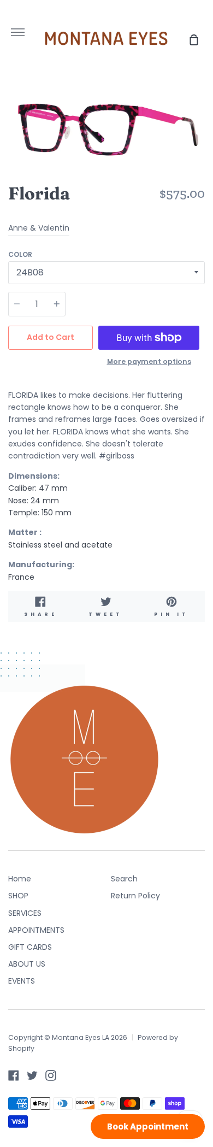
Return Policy (135, 895)
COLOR (20, 254)
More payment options (149, 361)
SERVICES (25, 913)
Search (124, 878)
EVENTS (21, 980)
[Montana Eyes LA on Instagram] (50, 1075)
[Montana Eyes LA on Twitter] (32, 1075)
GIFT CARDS (30, 947)
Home (19, 878)
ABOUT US (26, 963)
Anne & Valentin (38, 227)
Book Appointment (147, 1126)
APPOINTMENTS (36, 930)
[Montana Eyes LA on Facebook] (13, 1075)
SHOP (18, 895)
